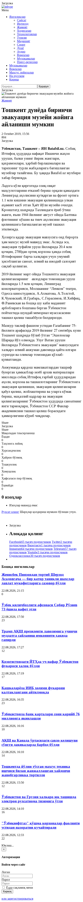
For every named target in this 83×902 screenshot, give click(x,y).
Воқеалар (23, 55)
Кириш (14, 79)
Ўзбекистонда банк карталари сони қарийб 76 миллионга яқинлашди (41, 716)
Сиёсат (21, 20)
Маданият (23, 41)
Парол (6, 879)
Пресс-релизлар (27, 62)
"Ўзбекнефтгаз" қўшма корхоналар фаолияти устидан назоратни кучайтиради (41, 825)
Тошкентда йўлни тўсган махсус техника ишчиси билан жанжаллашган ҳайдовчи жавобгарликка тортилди (36, 770)
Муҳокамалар (26, 58)
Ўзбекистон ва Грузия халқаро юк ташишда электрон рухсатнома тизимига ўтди (39, 799)
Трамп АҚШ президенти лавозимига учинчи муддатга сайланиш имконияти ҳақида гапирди (39, 635)
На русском (16, 76)
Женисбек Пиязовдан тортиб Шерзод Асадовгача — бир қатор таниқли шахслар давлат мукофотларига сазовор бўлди (38, 579)
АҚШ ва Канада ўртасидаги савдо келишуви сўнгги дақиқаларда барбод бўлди (40, 742)
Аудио (21, 51)
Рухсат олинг (10, 511)
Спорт (21, 44)
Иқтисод (22, 23)
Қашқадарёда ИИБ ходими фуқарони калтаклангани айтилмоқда (33, 690)
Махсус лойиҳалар (21, 72)
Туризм (22, 37)
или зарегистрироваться (17, 898)
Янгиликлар (17, 16)
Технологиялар (27, 34)
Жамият (22, 27)
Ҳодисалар (24, 30)
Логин (6, 872)
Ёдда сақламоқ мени (19, 887)
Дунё (20, 48)
